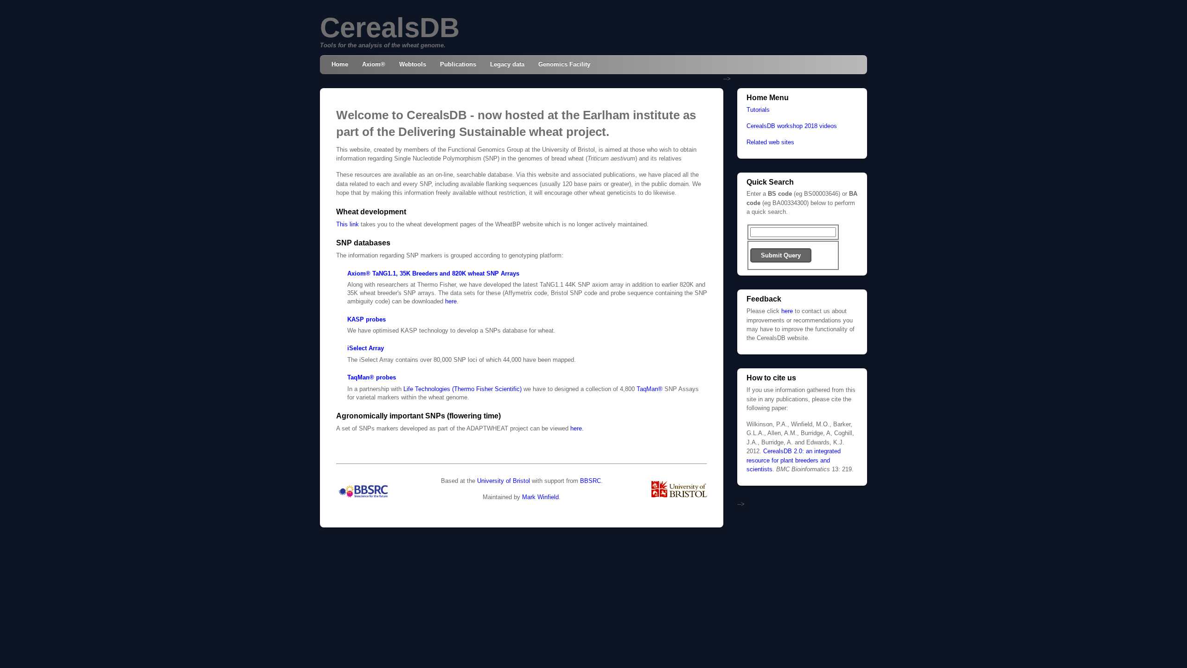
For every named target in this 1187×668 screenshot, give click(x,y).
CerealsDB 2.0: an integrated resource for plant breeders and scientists (794, 460)
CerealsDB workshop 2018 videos (792, 125)
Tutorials (758, 109)
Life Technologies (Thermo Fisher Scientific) (462, 388)
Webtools (412, 64)
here (451, 301)
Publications (458, 64)
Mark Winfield (540, 497)
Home (340, 64)
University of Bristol (503, 480)
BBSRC (590, 480)
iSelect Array (365, 348)
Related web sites (770, 142)
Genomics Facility (564, 64)
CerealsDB (389, 27)
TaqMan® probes (371, 377)
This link (347, 224)
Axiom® (373, 64)
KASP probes (366, 319)
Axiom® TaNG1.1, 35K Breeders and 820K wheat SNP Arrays (433, 273)
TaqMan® (650, 388)
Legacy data (507, 64)
